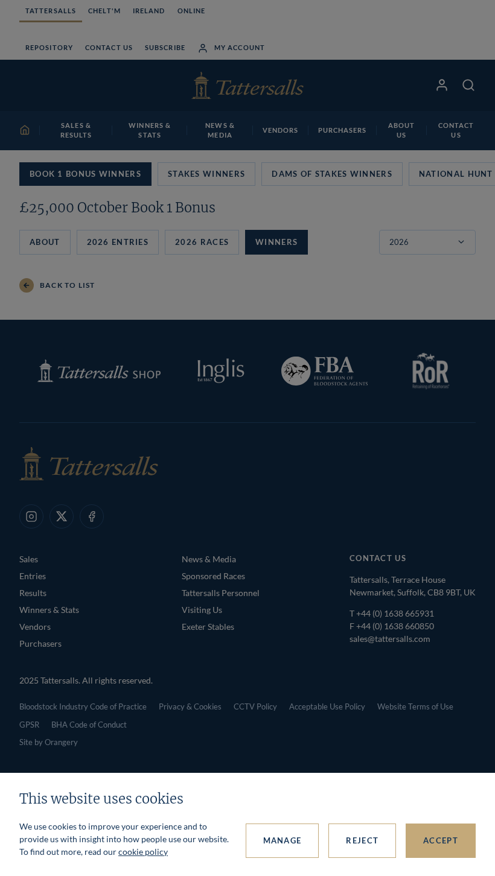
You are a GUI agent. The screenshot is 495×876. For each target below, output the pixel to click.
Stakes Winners (206, 174)
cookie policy (143, 851)
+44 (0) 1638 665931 (395, 613)
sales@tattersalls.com (390, 638)
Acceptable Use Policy (327, 706)
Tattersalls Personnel (221, 593)
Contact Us (109, 47)
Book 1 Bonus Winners (85, 174)
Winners (276, 242)
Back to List (67, 285)
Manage (282, 840)
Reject (362, 840)
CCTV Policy (255, 706)
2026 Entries (118, 242)
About (45, 242)
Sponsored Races (213, 576)
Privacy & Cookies (190, 706)
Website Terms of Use (415, 706)
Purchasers (40, 643)
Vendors (35, 626)
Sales (28, 559)
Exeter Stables (208, 626)
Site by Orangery (48, 742)
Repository (49, 47)
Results (32, 593)
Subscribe (165, 47)
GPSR (29, 724)
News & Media (209, 559)
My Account (239, 47)
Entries (32, 576)
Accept (440, 840)
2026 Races (202, 242)
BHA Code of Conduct (89, 724)
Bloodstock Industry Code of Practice (83, 706)
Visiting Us (202, 610)
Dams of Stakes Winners (332, 174)
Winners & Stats (49, 610)
